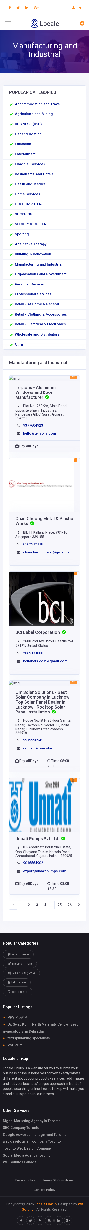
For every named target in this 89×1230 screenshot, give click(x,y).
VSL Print (14, 1045)
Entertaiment (25, 154)
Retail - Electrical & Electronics (40, 324)
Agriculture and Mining (34, 114)
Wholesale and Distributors (37, 334)
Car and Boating (28, 134)
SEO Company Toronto (21, 1128)
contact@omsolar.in (39, 748)
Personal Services (30, 284)
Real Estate (18, 992)
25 (60, 905)
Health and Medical (31, 184)
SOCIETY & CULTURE (31, 224)
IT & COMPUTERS (29, 204)
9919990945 (33, 740)
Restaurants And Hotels (34, 174)
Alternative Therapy (30, 244)
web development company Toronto (32, 1141)
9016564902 (33, 863)
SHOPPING (23, 214)
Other (19, 344)
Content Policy (44, 1190)
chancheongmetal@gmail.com (48, 552)
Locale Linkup (46, 1204)
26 (70, 905)
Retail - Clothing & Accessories (41, 314)
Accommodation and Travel (38, 104)
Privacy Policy (25, 1180)
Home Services (27, 194)
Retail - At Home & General (37, 304)
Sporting (22, 234)
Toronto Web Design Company (27, 1148)
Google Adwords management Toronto (35, 1135)
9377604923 (33, 425)
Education (23, 144)
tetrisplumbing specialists (28, 1038)
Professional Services (33, 294)
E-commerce (19, 954)
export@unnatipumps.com (44, 871)
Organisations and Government (40, 274)
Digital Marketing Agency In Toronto (32, 1121)
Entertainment (21, 963)
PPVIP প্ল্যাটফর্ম (17, 1017)
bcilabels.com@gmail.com (45, 661)
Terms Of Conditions (58, 1180)
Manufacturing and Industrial (39, 264)
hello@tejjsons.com (39, 433)
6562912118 (33, 544)
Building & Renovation (33, 254)
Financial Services (30, 164)
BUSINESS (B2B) (28, 124)
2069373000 (33, 653)
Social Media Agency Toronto (27, 1155)
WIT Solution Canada (19, 1162)
